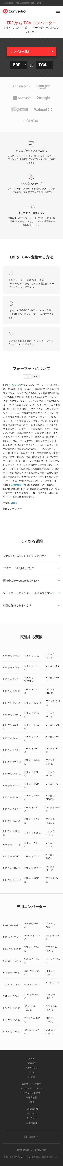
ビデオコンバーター (31, 1083)
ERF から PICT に (12, 809)
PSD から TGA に (12, 937)
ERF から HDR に (12, 750)
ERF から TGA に (11, 691)
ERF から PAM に (12, 785)
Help (31, 1072)
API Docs (31, 1113)
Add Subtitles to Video (25, 3)
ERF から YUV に (11, 868)
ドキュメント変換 (31, 1092)
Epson (14, 502)
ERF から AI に (31, 655)
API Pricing (31, 1122)
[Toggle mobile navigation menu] (58, 11)
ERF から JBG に (32, 868)
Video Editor (8, 3)
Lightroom (16, 484)
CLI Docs (31, 1118)
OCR (31, 1102)
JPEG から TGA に (12, 948)
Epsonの (16, 385)
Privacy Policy (40, 1149)
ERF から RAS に (11, 820)
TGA (35, 376)
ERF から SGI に (32, 832)
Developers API (31, 1108)
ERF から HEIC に (12, 879)
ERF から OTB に (12, 773)
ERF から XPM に (12, 856)
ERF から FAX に (11, 738)
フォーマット (31, 1067)
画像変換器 (31, 1097)
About (32, 1058)
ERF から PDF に (11, 667)
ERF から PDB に (12, 797)
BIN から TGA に (11, 1019)
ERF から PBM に (12, 714)
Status (31, 1076)
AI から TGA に (32, 984)
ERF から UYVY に (12, 844)
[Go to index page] (14, 10)
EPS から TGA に (11, 1007)
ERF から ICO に (32, 702)
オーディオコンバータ (31, 1088)
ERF (27, 376)
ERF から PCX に (11, 702)
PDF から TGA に (12, 960)
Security (31, 1062)
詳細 (39, 3)
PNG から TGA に (12, 925)
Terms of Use (22, 1149)
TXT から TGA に (11, 996)
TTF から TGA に (11, 984)
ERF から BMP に (12, 679)
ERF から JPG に (11, 655)
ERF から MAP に (12, 761)
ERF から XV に (32, 856)
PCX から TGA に (11, 1031)
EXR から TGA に (11, 972)
